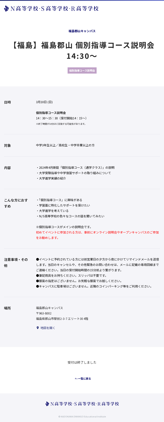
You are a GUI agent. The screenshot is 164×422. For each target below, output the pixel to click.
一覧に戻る (84, 378)
